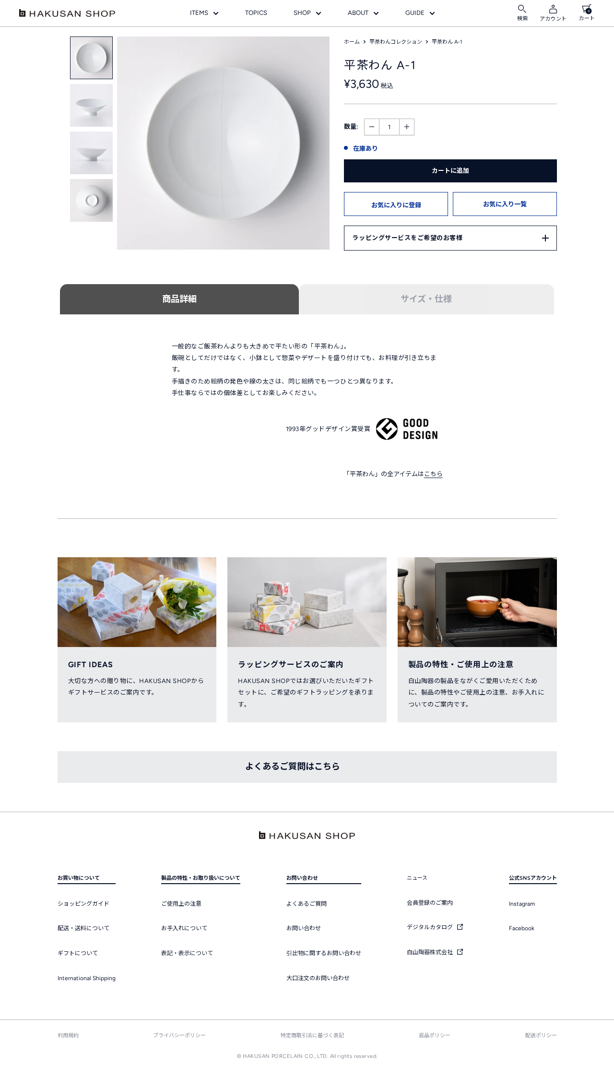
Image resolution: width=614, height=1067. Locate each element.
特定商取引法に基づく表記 (312, 1035)
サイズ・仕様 (426, 299)
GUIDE (415, 12)
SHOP (302, 12)
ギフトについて (78, 953)
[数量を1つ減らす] (372, 127)
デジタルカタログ (430, 927)
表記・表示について (187, 953)
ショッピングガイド (83, 903)
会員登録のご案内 (430, 902)
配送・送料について (83, 928)
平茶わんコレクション (395, 42)
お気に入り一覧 (505, 204)
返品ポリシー (434, 1035)
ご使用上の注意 (181, 903)
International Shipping (87, 978)
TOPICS (256, 12)
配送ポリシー (541, 1035)
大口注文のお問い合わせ (318, 978)
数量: (351, 126)
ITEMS (199, 12)
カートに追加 (450, 170)
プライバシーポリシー (179, 1035)
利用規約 (68, 1035)
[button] (396, 204)
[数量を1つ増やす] (407, 127)
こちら (433, 474)
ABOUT (358, 12)
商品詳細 (179, 299)
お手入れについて (184, 928)
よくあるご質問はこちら (292, 766)
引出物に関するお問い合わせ (323, 953)
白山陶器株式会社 (430, 952)
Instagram (522, 903)
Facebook (521, 928)
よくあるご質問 (306, 903)
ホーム (352, 42)
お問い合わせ (303, 928)
